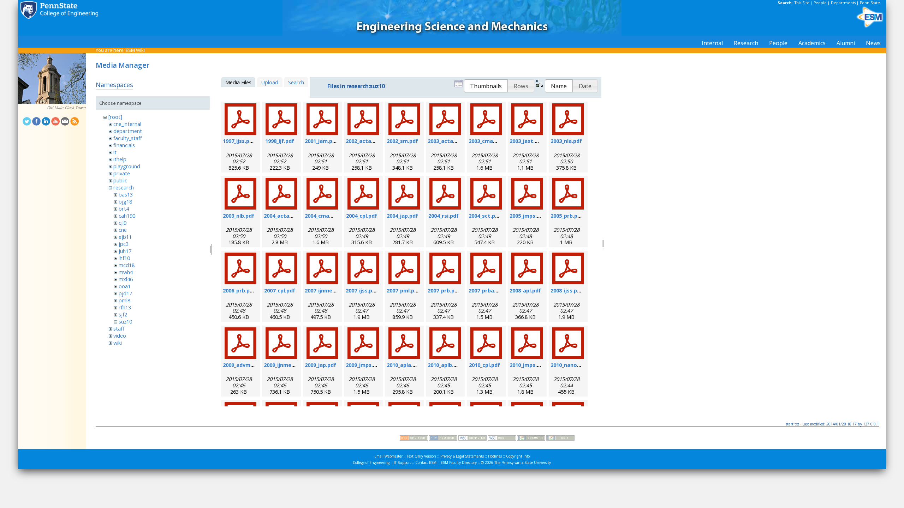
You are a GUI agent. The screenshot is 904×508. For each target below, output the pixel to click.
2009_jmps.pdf (364, 364)
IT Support (402, 462)
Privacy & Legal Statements (462, 456)
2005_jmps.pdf (528, 215)
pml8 (124, 300)
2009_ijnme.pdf (283, 364)
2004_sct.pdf (485, 215)
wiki (117, 342)
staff (118, 328)
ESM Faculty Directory (459, 462)
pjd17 (125, 293)
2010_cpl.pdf (484, 364)
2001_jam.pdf (321, 140)
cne (123, 229)
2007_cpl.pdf (279, 290)
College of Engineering (371, 462)
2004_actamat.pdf (287, 215)
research (123, 187)
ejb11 (125, 236)
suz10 (125, 321)
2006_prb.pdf (239, 290)
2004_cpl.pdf (361, 215)
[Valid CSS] (502, 439)
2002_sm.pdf (402, 140)
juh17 (125, 250)
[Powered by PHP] (443, 439)
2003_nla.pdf (566, 140)
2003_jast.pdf (526, 140)
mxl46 (126, 279)
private (121, 173)
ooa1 (125, 286)
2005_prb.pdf (567, 215)
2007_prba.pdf (486, 290)
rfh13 (125, 307)
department (127, 130)
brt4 (124, 208)
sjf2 (123, 314)
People (820, 2)
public (120, 180)
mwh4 (126, 272)
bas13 (126, 194)
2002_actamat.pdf (369, 140)
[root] (115, 116)
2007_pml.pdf (403, 290)
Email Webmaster (388, 456)
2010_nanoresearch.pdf (581, 364)
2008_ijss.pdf (567, 290)
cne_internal (127, 123)
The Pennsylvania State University (522, 462)
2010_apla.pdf (404, 364)
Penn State (870, 2)
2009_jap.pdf (320, 364)
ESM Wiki (135, 50)
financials (124, 145)
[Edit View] (560, 439)
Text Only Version (421, 456)
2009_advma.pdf (243, 364)
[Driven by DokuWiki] (531, 439)
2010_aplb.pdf (445, 364)
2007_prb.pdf (444, 290)
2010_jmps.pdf (528, 364)
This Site (802, 2)
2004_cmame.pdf (326, 215)
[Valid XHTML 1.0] (472, 439)
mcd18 (127, 264)
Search (296, 82)
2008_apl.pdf (525, 290)
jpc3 (124, 243)
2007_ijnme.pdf (324, 290)
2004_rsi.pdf (443, 215)
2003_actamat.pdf (451, 140)
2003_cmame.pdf (490, 140)
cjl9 (122, 222)
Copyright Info (518, 456)
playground (126, 166)
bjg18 (125, 201)
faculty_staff (127, 137)
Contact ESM (425, 462)
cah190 (127, 215)
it (115, 152)
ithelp (119, 159)
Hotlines (495, 456)
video (119, 335)
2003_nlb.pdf (238, 215)
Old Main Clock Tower (66, 107)
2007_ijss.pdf (362, 290)
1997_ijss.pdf (239, 140)
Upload (269, 82)
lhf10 (124, 257)
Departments (843, 2)
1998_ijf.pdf (279, 140)
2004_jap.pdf (402, 215)
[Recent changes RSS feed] (414, 439)
